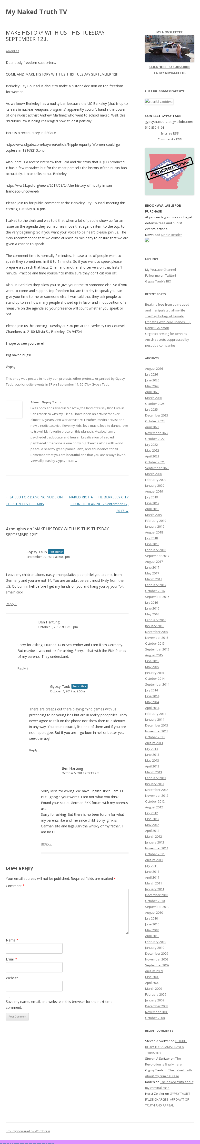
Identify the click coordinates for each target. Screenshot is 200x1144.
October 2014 (155, 678)
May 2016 (152, 614)
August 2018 (154, 532)
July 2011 (151, 865)
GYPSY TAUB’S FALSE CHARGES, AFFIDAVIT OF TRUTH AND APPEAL (167, 1099)
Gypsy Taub (101, 384)
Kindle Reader (171, 235)
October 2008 (155, 1018)
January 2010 (154, 947)
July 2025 (151, 409)
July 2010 (151, 918)
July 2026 (151, 374)
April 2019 (152, 509)
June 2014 (152, 696)
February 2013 (155, 778)
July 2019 (151, 497)
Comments (170, 139)
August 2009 (154, 971)
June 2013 (152, 754)
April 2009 (152, 982)
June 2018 (152, 544)
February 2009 (155, 994)
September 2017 (157, 555)
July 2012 (151, 813)
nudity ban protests (57, 378)
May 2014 (152, 702)
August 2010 (154, 912)
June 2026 (152, 380)
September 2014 (157, 684)
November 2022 (156, 433)
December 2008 (156, 1006)
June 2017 (152, 567)
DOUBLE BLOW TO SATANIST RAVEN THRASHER (166, 1047)
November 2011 (156, 848)
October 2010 (155, 901)
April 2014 (152, 708)
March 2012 (153, 836)
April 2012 (152, 830)
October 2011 (155, 854)
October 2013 (155, 737)
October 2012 (155, 801)
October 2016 (155, 591)
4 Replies (12, 51)
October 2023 (155, 421)
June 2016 (152, 608)
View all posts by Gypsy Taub (54, 460)
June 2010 (152, 924)
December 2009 (156, 953)
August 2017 (154, 561)
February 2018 (155, 550)
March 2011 (153, 883)
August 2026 (154, 368)
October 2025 (155, 403)
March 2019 (153, 515)
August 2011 (154, 860)
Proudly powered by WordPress (28, 1131)
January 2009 (154, 1000)
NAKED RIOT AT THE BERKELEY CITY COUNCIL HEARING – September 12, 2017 (99, 504)
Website (12, 978)
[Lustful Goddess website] (159, 101)
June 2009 (152, 977)
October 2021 (155, 462)
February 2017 (155, 585)
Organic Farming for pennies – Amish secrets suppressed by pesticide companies (167, 339)
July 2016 (151, 602)
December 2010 (156, 895)
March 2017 (153, 579)
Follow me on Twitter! (160, 275)
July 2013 (151, 749)
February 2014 (155, 713)
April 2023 (152, 427)
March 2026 (153, 398)
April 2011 (152, 877)
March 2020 (153, 474)
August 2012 (154, 807)
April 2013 (152, 766)
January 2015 (154, 672)
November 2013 (156, 731)
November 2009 (156, 959)
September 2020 (157, 468)
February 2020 (155, 479)
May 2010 (152, 930)
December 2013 (156, 725)
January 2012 (154, 842)
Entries (169, 133)
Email (11, 959)
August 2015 (154, 655)
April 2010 (152, 936)
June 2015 (152, 661)
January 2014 (154, 719)
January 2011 (154, 889)
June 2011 (152, 871)
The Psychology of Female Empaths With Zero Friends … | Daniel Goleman (168, 322)
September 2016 (157, 596)
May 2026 (152, 386)
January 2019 (154, 526)
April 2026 (152, 392)
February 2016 (155, 620)
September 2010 (157, 906)
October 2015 (155, 643)
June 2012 (152, 819)
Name (12, 940)
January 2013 (154, 784)
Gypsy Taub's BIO (158, 281)
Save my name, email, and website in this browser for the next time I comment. (60, 1004)
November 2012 (156, 795)
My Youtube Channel (160, 269)
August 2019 (154, 491)
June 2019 (152, 503)
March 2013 (153, 772)
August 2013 (154, 743)
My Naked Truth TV (36, 11)
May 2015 (152, 667)
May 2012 (152, 825)
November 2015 (156, 637)
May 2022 (152, 450)
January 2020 (154, 485)
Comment (15, 885)
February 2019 (155, 520)
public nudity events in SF (33, 384)
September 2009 (157, 965)
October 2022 (155, 438)
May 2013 (152, 760)
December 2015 (156, 632)
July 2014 (151, 690)
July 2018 (151, 538)
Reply (11, 604)
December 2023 (156, 415)
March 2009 (153, 988)
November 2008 (156, 1012)
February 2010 (155, 942)
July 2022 (151, 444)
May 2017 (152, 573)
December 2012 (156, 789)
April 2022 (152, 456)
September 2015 (157, 649)
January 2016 (154, 626)
